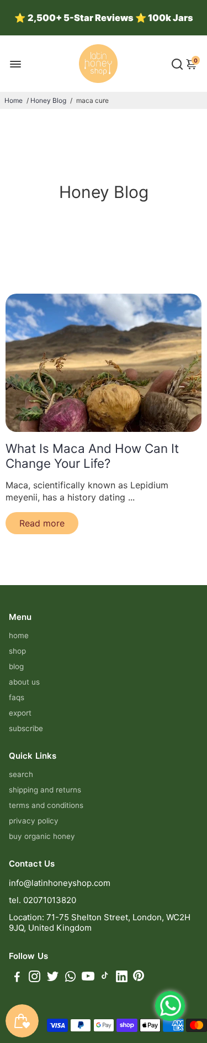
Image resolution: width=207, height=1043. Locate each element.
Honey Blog (48, 100)
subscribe (26, 728)
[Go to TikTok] (104, 978)
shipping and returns (45, 789)
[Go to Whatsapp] (70, 978)
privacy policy (34, 820)
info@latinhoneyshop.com (59, 883)
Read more (42, 523)
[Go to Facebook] (17, 978)
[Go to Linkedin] (122, 978)
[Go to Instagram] (34, 978)
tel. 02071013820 (42, 900)
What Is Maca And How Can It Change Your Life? (92, 456)
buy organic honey (42, 836)
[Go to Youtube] (88, 978)
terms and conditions (46, 805)
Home (13, 100)
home (19, 635)
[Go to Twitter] (53, 978)
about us (24, 681)
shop (17, 650)
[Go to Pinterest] (138, 978)
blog (16, 666)
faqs (16, 697)
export (20, 712)
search (21, 774)
